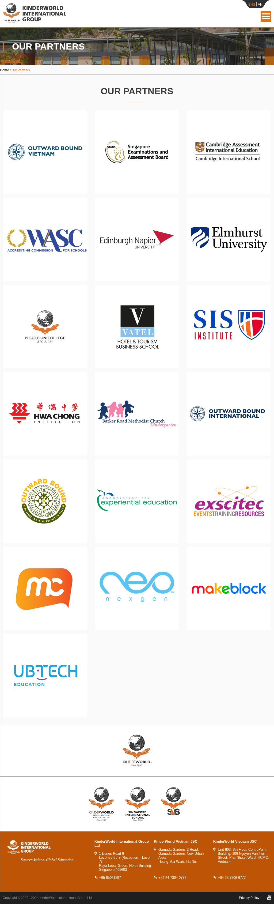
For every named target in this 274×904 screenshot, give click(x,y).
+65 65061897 (110, 878)
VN (260, 4)
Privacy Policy (249, 897)
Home (4, 70)
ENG (251, 4)
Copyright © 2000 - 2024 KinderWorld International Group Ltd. (48, 898)
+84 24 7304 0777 (172, 878)
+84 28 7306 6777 (232, 878)
